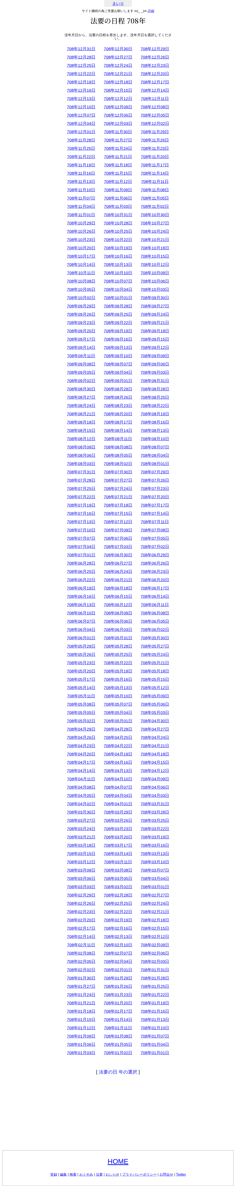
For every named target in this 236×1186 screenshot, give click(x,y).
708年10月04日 (118, 289)
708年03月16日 (155, 845)
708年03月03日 (81, 887)
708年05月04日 (118, 712)
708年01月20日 (118, 1003)
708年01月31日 (155, 970)
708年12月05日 (155, 115)
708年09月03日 (155, 372)
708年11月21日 (118, 156)
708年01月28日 (155, 978)
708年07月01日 (81, 555)
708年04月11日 (81, 779)
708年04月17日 (81, 762)
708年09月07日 (118, 364)
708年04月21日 (155, 745)
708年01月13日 (155, 1019)
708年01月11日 (118, 1028)
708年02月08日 (81, 953)
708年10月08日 (81, 281)
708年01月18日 (81, 1011)
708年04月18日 (155, 754)
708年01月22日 (155, 994)
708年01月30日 (81, 978)
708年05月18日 (155, 671)
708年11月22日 (81, 156)
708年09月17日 (81, 339)
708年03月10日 (155, 862)
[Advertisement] (118, 1113)
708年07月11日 (155, 521)
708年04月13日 (118, 770)
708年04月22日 (118, 745)
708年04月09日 (155, 779)
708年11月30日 (118, 132)
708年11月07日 (81, 198)
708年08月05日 (118, 455)
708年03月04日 (155, 878)
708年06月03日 (118, 629)
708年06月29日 (155, 555)
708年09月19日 (118, 331)
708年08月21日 (81, 414)
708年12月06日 (118, 115)
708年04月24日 (155, 737)
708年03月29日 (118, 812)
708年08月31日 (155, 380)
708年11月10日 (81, 190)
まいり (118, 3)
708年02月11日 (81, 945)
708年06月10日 (81, 613)
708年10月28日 (118, 223)
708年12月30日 (118, 49)
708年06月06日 (118, 621)
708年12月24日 (118, 65)
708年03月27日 (81, 820)
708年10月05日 (81, 289)
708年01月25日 (155, 986)
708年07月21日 (118, 497)
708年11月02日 (155, 206)
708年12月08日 (155, 107)
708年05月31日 (118, 638)
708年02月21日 (155, 911)
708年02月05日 (81, 961)
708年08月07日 (155, 447)
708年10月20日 (81, 248)
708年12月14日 (155, 90)
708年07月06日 (118, 538)
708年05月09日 (155, 696)
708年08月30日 (81, 389)
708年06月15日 (118, 596)
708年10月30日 (155, 214)
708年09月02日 (81, 380)
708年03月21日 (81, 837)
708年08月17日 (118, 422)
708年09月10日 (118, 356)
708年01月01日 (155, 1052)
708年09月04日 (118, 372)
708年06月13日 (81, 604)
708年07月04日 (81, 546)
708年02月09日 (155, 945)
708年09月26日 (81, 314)
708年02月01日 (118, 970)
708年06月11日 (155, 604)
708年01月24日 (81, 994)
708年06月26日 (155, 563)
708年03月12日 (81, 862)
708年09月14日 (81, 347)
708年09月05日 (81, 372)
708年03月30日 (81, 812)
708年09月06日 (155, 364)
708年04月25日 (118, 737)
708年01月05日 (118, 1044)
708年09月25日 (118, 314)
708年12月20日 (155, 73)
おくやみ (86, 1174)
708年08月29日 (118, 389)
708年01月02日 (118, 1052)
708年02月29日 (81, 895)
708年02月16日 (118, 928)
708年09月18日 (155, 331)
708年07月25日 (81, 488)
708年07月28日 (81, 480)
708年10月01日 (118, 297)
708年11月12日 (118, 181)
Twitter (181, 1174)
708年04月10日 (118, 779)
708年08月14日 (118, 430)
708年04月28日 (118, 729)
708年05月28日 (118, 646)
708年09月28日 (118, 306)
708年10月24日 (155, 231)
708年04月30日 (155, 721)
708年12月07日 (81, 115)
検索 (73, 1174)
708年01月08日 (118, 1036)
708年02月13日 (118, 936)
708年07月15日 (118, 513)
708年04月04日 (118, 795)
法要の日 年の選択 (118, 1071)
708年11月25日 (81, 148)
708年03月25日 (155, 820)
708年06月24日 (118, 571)
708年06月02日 (155, 629)
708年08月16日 (155, 422)
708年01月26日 (118, 986)
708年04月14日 (81, 770)
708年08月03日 (81, 463)
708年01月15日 (81, 1019)
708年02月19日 (118, 920)
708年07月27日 (118, 480)
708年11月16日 (81, 173)
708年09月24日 (155, 314)
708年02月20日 (81, 920)
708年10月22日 (118, 239)
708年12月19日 (81, 82)
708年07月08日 (155, 530)
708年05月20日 (81, 671)
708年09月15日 (155, 339)
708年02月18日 (155, 920)
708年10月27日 (155, 223)
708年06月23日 (155, 571)
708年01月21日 (81, 1003)
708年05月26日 (81, 654)
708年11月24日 (118, 148)
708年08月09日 (81, 447)
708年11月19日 (81, 165)
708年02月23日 (81, 911)
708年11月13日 (81, 181)
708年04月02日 (81, 804)
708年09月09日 (155, 356)
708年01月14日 (118, 1019)
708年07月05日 (155, 538)
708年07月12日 (118, 521)
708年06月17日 (155, 588)
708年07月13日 (81, 521)
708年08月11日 (118, 439)
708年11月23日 (155, 148)
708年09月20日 (81, 331)
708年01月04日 (155, 1044)
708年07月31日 (81, 472)
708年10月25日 (118, 231)
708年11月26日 (155, 140)
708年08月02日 (118, 463)
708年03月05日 (118, 878)
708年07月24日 (118, 488)
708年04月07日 (118, 787)
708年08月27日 (81, 397)
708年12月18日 (118, 82)
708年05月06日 (155, 704)
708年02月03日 (155, 961)
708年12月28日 (81, 57)
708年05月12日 (155, 687)
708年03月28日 (155, 812)
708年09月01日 (118, 380)
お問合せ (166, 1174)
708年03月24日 (81, 828)
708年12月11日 (155, 98)
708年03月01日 (155, 887)
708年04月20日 (81, 754)
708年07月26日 (155, 480)
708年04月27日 (155, 729)
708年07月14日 (155, 513)
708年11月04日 (81, 206)
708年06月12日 (118, 604)
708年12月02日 (155, 123)
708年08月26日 (118, 397)
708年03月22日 (155, 828)
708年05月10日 (118, 696)
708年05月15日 (155, 679)
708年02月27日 (155, 895)
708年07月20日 (155, 497)
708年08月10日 (155, 439)
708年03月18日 (81, 845)
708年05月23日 (81, 663)
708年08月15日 (81, 430)
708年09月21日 (155, 322)
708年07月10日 (81, 530)
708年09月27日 (155, 306)
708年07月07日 (81, 538)
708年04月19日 (118, 754)
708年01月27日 (81, 986)
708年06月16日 (81, 596)
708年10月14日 (81, 264)
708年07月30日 (118, 472)
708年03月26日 (118, 820)
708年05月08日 (81, 704)
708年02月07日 (118, 953)
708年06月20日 (155, 580)
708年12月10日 (81, 107)
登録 (53, 1174)
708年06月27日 (118, 563)
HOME (118, 1161)
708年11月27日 (118, 140)
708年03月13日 (155, 853)
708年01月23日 (118, 994)
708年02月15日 (155, 928)
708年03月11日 (118, 862)
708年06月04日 (81, 629)
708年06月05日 (155, 621)
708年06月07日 (81, 621)
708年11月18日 (118, 165)
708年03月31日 (155, 804)
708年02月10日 (118, 945)
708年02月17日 (81, 928)
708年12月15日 (118, 90)
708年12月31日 (81, 49)
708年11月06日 (118, 198)
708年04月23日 (81, 745)
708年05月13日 (118, 687)
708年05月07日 (118, 704)
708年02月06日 (155, 953)
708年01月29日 (118, 978)
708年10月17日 (81, 256)
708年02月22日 (118, 911)
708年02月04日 (118, 961)
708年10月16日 (118, 256)
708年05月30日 (155, 638)
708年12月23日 (155, 65)
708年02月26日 (81, 903)
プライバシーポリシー (139, 1174)
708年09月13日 (118, 347)
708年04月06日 (155, 787)
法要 (99, 1174)
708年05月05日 (81, 712)
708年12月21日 (118, 73)
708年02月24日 (155, 903)
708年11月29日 (155, 132)
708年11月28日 (81, 140)
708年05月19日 (118, 671)
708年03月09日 (81, 870)
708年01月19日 (155, 1003)
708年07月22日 (81, 497)
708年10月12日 (155, 264)
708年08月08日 (118, 447)
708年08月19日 (155, 414)
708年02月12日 (155, 936)
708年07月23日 (155, 488)
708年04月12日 (155, 770)
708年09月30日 (155, 297)
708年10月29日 (81, 223)
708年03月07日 (155, 870)
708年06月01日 (81, 638)
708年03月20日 (118, 837)
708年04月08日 (81, 787)
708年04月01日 (118, 804)
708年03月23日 (118, 828)
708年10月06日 (155, 281)
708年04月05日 (81, 795)
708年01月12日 (81, 1028)
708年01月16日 (155, 1011)
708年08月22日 (155, 405)
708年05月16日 (118, 679)
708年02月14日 (81, 936)
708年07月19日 (81, 505)
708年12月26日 (155, 57)
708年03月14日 (118, 853)
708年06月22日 (81, 580)
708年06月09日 (118, 613)
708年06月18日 (118, 588)
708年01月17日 (118, 1011)
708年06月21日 (118, 580)
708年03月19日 (155, 837)
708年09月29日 (81, 306)
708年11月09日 (118, 190)
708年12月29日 (155, 49)
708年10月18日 (155, 248)
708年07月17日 (155, 505)
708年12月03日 (118, 123)
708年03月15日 (81, 853)
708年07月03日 (118, 546)
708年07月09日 (118, 530)
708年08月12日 (81, 439)
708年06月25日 (81, 571)
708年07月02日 (155, 546)
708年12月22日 (81, 73)
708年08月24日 (81, 405)
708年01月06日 (81, 1044)
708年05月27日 (155, 646)
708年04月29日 (81, 729)
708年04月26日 (81, 737)
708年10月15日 (155, 256)
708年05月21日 (155, 663)
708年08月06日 (81, 455)
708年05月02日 (81, 721)
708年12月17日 (155, 82)
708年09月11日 (81, 356)
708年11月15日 (118, 173)
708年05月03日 (155, 712)
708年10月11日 (81, 273)
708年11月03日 (118, 206)
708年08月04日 (155, 455)
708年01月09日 (81, 1036)
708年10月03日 (155, 289)
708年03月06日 (81, 878)
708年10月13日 (118, 264)
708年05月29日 (81, 646)
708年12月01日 (81, 132)
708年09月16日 (118, 339)
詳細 (151, 11)
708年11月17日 (155, 165)
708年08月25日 (155, 397)
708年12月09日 (118, 107)
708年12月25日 (81, 65)
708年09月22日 (118, 322)
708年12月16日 (81, 90)
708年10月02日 (81, 297)
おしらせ (112, 1174)
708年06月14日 (155, 596)
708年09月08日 (81, 364)
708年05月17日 (81, 679)
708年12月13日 (81, 98)
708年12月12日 (118, 98)
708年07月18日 (118, 505)
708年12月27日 (118, 57)
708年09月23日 (81, 322)
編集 (63, 1174)
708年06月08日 (155, 613)
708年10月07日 (118, 281)
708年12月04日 (81, 123)
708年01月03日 (81, 1052)
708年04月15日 (155, 762)
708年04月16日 (118, 762)
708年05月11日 (81, 696)
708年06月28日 (81, 563)
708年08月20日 (118, 414)
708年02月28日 (118, 895)
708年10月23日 (81, 239)
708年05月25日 (118, 654)
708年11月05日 (155, 198)
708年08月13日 (155, 430)
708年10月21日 (155, 239)
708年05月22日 (118, 663)
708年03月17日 (118, 845)
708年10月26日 (81, 231)
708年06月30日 (118, 555)
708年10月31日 (118, 214)
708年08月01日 (155, 463)
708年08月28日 (155, 389)
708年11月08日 (155, 190)
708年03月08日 (118, 870)
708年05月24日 (155, 654)
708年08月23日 (118, 405)
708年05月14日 (81, 687)
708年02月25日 (118, 903)
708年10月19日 (118, 248)
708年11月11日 (155, 181)
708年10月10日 (118, 273)
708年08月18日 (81, 422)
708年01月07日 (155, 1036)
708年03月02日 (118, 887)
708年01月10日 (155, 1028)
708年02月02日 (81, 970)
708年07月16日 (81, 513)
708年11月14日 (155, 173)
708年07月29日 (155, 472)
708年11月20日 (155, 156)
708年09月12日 (155, 347)
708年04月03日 (155, 795)
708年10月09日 (155, 273)
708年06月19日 (81, 588)
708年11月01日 (81, 214)
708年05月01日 (118, 721)
